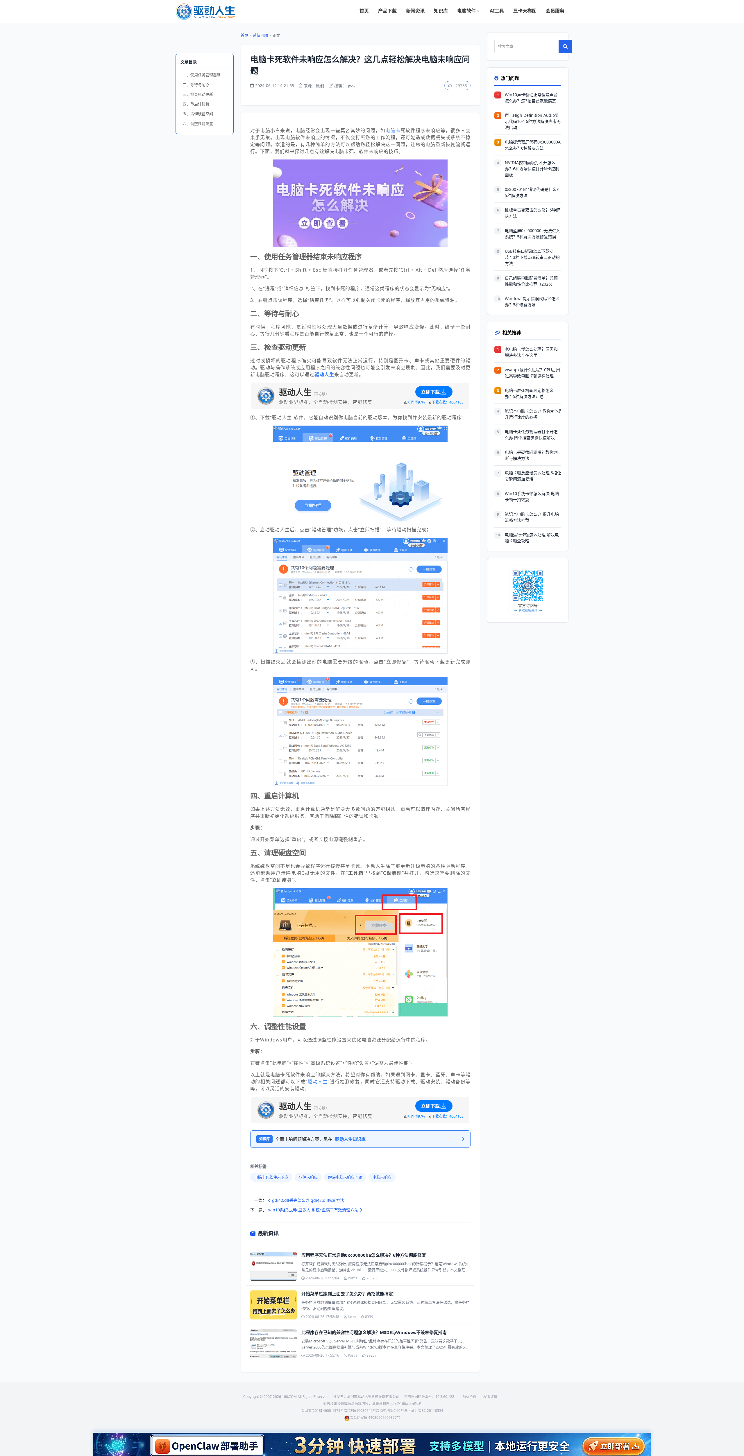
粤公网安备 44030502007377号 (375, 1417)
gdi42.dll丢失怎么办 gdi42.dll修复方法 (307, 1200)
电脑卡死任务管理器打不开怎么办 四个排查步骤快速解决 (531, 434)
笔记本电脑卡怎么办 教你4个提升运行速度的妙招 (533, 414)
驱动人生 (317, 1081)
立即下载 (430, 392)
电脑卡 (392, 130)
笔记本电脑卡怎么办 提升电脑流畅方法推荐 (532, 517)
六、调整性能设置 (198, 123)
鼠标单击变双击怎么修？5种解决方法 (532, 213)
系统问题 (260, 35)
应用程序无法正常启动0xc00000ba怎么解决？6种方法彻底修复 (363, 1255)
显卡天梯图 (524, 11)
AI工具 (497, 11)
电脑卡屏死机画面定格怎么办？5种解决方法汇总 (529, 393)
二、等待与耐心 (196, 84)
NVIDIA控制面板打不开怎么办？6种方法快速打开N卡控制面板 (532, 168)
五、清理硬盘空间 (198, 113)
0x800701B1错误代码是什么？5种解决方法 (533, 192)
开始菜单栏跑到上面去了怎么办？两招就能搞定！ (349, 1294)
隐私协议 (469, 1396)
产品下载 (387, 11)
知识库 (441, 11)
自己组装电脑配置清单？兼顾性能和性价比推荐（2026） (531, 281)
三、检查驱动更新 (198, 94)
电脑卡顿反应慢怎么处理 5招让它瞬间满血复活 (533, 476)
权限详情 (490, 1396)
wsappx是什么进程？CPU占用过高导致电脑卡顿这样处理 (532, 373)
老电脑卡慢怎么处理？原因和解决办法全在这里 (531, 352)
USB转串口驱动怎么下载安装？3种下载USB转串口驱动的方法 (532, 257)
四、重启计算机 (196, 104)
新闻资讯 (415, 11)
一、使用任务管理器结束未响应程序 (206, 74)
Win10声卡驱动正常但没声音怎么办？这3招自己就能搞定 (531, 97)
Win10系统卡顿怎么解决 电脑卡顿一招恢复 (532, 496)
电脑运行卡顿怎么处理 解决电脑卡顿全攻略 (532, 538)
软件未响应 (308, 1177)
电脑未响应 (382, 1177)
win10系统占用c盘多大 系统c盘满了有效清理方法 (314, 1210)
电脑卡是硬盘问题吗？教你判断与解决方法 (531, 455)
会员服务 (555, 11)
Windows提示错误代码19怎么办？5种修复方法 (532, 301)
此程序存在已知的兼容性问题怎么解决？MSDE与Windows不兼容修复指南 (374, 1332)
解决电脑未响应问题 (345, 1177)
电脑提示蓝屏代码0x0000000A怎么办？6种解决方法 (533, 145)
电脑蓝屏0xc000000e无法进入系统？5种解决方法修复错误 (532, 233)
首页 (364, 11)
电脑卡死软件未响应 (271, 1177)
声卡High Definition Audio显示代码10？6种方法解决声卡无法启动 (533, 121)
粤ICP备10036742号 (360, 1410)
